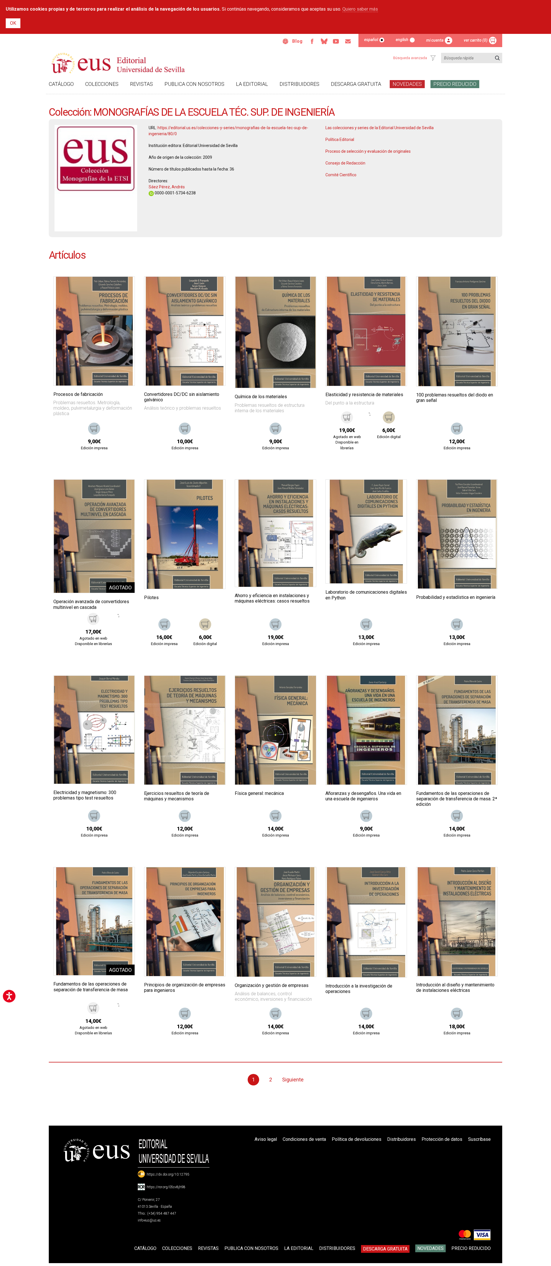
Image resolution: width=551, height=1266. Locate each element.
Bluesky (324, 41)
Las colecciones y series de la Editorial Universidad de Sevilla (379, 127)
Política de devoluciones (356, 1139)
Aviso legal (266, 1139)
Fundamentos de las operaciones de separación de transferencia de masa (90, 986)
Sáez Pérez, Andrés (167, 187)
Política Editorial (339, 139)
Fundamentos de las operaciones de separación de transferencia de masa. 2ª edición (456, 799)
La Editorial (252, 84)
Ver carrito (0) (476, 40)
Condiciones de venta (304, 1139)
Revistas (141, 84)
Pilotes (151, 597)
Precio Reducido (454, 84)
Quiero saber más (360, 9)
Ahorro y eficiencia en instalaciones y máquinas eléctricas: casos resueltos (272, 598)
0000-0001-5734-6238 (175, 193)
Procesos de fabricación (78, 394)
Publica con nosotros (194, 84)
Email (348, 41)
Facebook (312, 41)
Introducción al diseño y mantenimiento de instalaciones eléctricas (455, 987)
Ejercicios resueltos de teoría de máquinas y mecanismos (176, 796)
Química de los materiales (261, 396)
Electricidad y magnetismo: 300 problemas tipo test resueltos (84, 795)
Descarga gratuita (356, 84)
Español (371, 39)
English (402, 39)
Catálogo (61, 84)
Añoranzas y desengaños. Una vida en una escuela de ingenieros (363, 796)
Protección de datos (442, 1139)
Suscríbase (479, 1139)
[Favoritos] (123, 288)
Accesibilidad (285, 41)
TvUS (336, 41)
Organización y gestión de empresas (272, 985)
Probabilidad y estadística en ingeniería (455, 597)
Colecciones (102, 84)
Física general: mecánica (259, 793)
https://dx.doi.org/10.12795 (168, 1174)
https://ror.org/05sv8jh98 (166, 1187)
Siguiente (293, 1080)
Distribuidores (299, 84)
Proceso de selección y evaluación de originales (368, 151)
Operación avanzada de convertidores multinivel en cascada (91, 604)
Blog (297, 41)
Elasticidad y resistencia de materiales (364, 394)
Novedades (407, 84)
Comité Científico (340, 175)
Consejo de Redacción (345, 163)
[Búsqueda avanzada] (433, 58)
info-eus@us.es (149, 1220)
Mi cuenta (434, 40)
